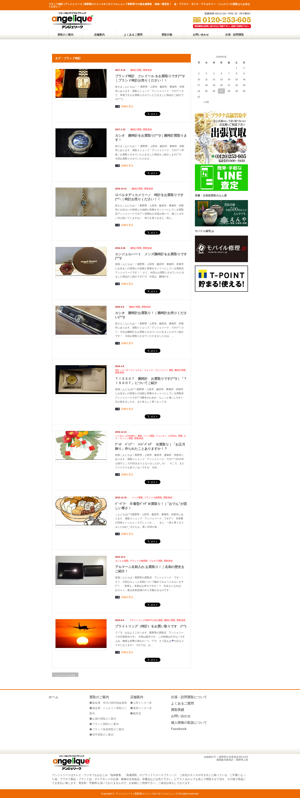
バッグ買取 (148, 436)
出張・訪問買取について (189, 697)
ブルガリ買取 (155, 561)
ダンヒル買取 (122, 561)
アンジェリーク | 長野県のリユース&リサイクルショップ (147, 793)
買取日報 (167, 34)
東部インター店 (142, 708)
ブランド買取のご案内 (105, 724)
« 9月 (206, 102)
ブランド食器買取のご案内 (108, 729)
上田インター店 (142, 702)
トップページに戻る (65, 675)
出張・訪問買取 (234, 34)
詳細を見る (127, 106)
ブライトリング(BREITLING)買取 (146, 620)
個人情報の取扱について (189, 722)
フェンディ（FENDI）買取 (169, 436)
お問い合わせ (201, 34)
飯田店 (137, 713)
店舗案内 (99, 34)
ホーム (53, 697)
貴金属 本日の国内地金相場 (109, 702)
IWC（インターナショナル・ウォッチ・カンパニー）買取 (144, 370)
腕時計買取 (136, 70)
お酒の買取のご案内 (104, 718)
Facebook (179, 729)
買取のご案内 (65, 34)
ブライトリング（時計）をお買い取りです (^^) (150, 626)
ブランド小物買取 (153, 497)
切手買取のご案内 (102, 734)
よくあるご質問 (133, 34)
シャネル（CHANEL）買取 (128, 436)
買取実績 (147, 70)
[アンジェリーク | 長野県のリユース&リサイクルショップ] (72, 27)
